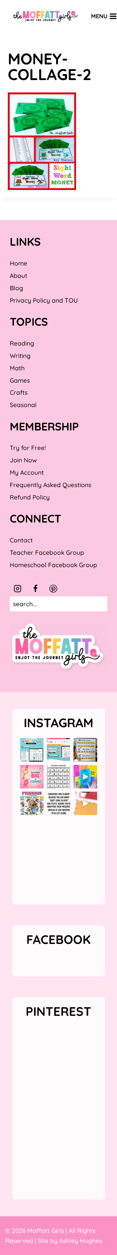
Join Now (23, 460)
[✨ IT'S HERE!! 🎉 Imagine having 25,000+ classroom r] (32, 749)
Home (18, 263)
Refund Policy (30, 497)
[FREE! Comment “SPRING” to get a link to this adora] (32, 803)
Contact (21, 540)
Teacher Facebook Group (47, 552)
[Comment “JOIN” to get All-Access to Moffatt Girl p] (58, 749)
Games (20, 380)
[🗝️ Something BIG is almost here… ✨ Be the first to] (32, 776)
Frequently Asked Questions (50, 485)
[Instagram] (17, 588)
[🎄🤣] (58, 803)
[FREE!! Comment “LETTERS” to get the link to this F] (85, 749)
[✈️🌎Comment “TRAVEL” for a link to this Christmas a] (85, 803)
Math (17, 368)
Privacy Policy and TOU (44, 300)
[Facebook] (35, 588)
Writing (20, 356)
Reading (22, 343)
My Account (27, 472)
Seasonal (23, 405)
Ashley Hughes (80, 1241)
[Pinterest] (53, 588)
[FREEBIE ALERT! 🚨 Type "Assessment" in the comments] (58, 776)
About (18, 276)
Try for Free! (28, 448)
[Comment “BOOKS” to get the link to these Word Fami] (85, 776)
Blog (16, 288)
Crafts (19, 392)
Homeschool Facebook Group (53, 565)
